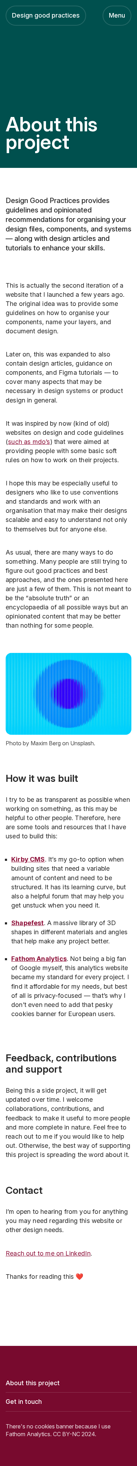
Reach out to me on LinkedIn (48, 1253)
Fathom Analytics (39, 958)
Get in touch (24, 1401)
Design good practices (46, 15)
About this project (33, 1383)
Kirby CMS (28, 859)
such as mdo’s (29, 441)
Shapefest (27, 923)
